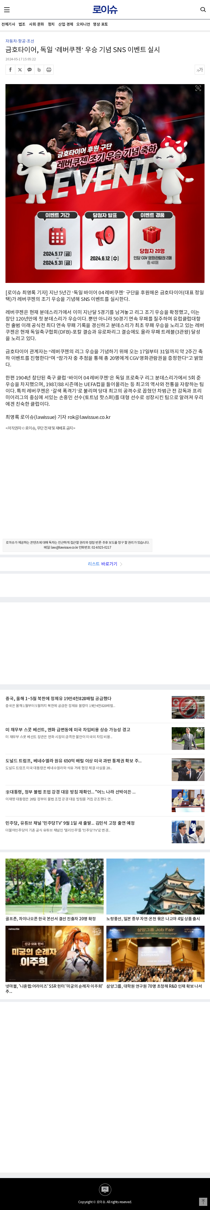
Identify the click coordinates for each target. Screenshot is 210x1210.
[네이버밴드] (39, 69)
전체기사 (8, 24)
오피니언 (83, 24)
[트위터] (20, 69)
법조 (22, 24)
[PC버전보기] (105, 1190)
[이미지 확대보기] (198, 88)
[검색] (203, 9)
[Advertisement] (105, 489)
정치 (51, 24)
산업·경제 (65, 24)
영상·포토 (100, 24)
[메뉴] (7, 9)
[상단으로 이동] (203, 1202)
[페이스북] (10, 69)
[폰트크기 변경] (200, 70)
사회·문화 (36, 24)
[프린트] (48, 69)
